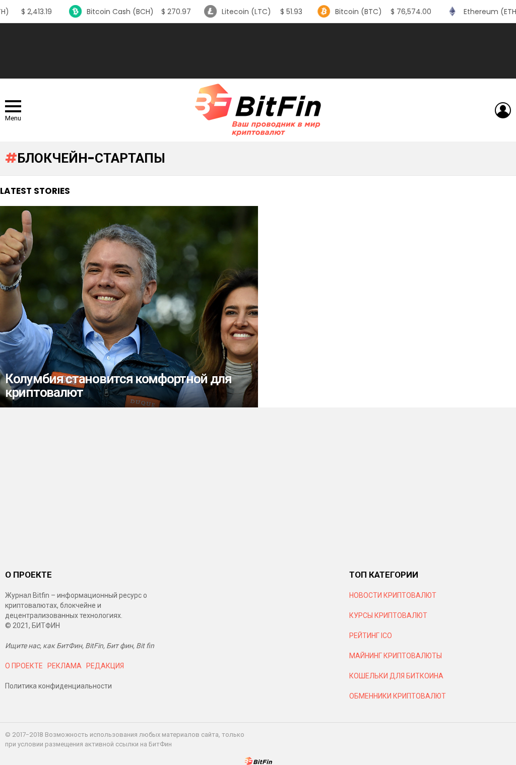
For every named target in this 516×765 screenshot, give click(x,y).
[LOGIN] (503, 110)
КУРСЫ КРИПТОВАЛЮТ (388, 615)
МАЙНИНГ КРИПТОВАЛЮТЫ (395, 656)
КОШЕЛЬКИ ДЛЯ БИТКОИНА (396, 676)
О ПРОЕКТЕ (24, 666)
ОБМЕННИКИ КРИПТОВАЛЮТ (397, 696)
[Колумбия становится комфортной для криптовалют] (129, 306)
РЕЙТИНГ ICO (371, 636)
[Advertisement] (258, 51)
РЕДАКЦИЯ (105, 666)
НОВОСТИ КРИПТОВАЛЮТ (392, 595)
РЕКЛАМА (64, 666)
